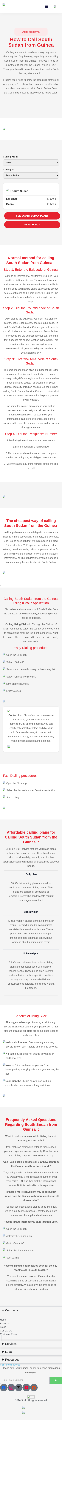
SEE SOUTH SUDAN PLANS (32, 215)
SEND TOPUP (32, 224)
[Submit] (56, 1380)
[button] (46, 6)
